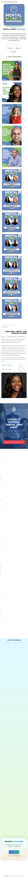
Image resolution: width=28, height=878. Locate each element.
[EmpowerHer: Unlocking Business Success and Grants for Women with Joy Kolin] (12, 114)
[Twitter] (6, 369)
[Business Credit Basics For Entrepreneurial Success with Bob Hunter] (12, 222)
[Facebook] (3, 369)
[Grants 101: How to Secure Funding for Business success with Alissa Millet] (12, 70)
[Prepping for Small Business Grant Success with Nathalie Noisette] (12, 92)
